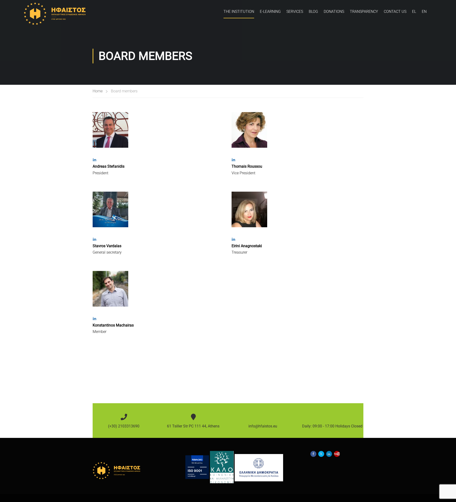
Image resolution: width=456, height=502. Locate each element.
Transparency (364, 11)
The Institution (238, 11)
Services (294, 11)
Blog (313, 11)
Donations (334, 11)
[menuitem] (414, 14)
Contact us (395, 11)
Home (98, 91)
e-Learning (270, 11)
